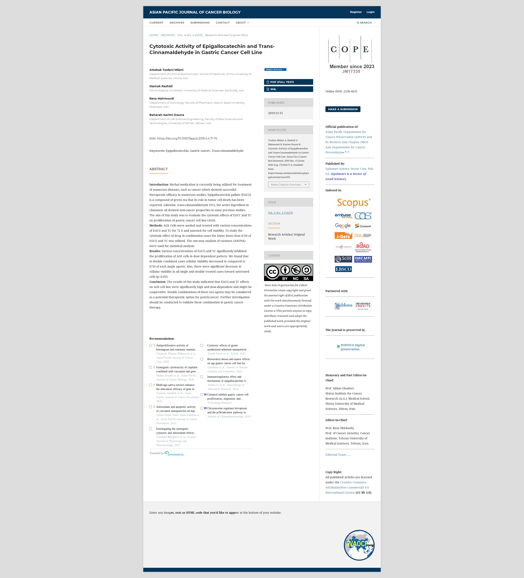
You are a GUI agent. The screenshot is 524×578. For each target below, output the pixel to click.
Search (365, 22)
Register (356, 12)
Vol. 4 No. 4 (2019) (189, 35)
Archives (176, 22)
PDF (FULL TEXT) (282, 82)
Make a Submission (343, 109)
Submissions (200, 22)
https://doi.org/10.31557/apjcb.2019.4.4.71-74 (187, 138)
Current (156, 22)
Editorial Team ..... (338, 455)
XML (273, 89)
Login (371, 12)
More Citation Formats (286, 184)
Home (153, 35)
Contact (223, 22)
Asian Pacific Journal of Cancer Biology (195, 12)
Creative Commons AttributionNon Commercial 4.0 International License (347, 487)
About (241, 22)
